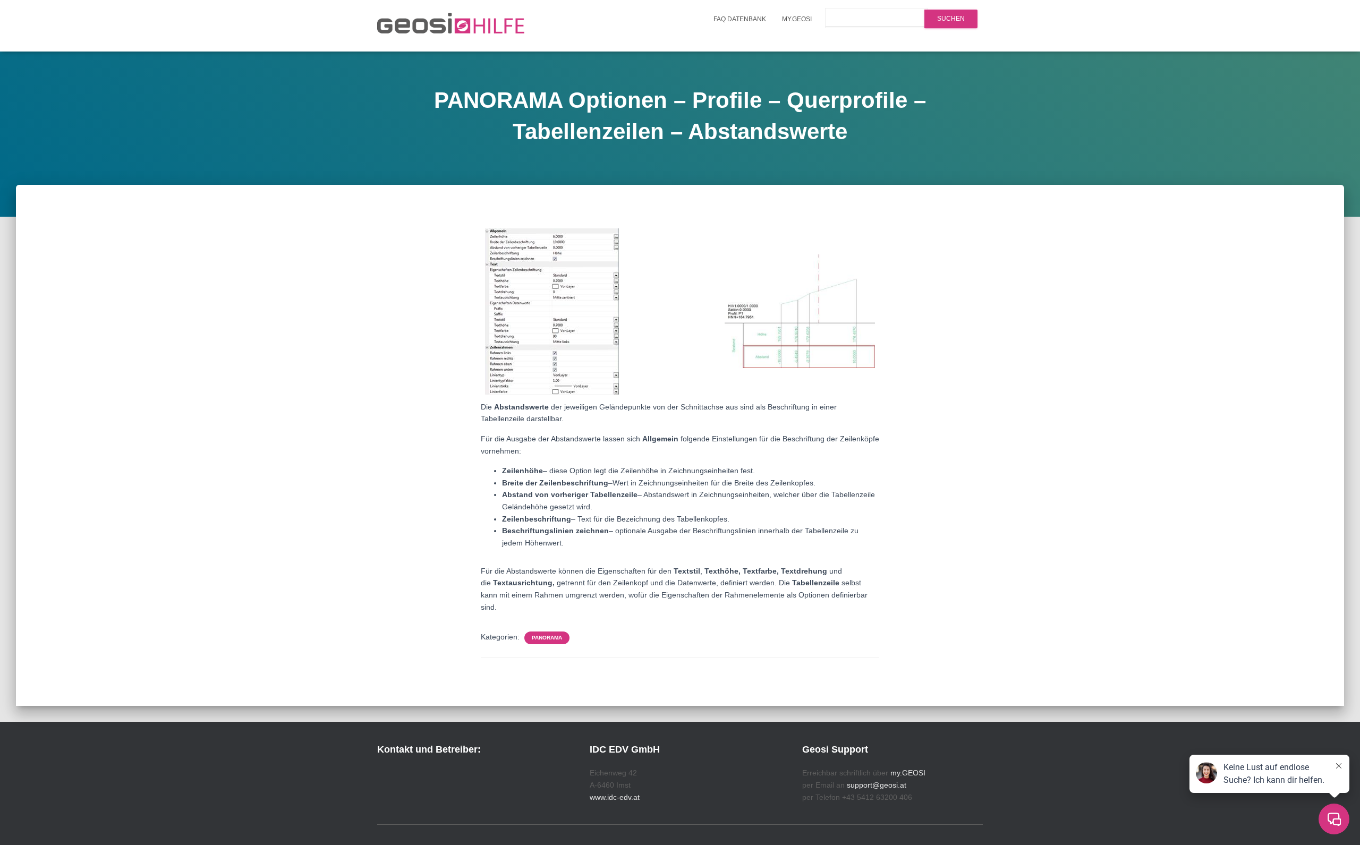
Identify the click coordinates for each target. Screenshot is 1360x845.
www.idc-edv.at (615, 797)
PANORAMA (547, 638)
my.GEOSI (797, 19)
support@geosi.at (876, 785)
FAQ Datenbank (739, 19)
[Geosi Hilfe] (451, 26)
